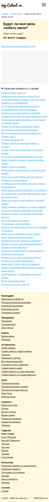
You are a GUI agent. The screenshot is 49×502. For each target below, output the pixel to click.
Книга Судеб (7, 434)
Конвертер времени (11, 422)
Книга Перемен (8, 437)
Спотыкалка (7, 457)
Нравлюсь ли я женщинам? (14, 103)
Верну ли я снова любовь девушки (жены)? (22, 177)
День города (7, 328)
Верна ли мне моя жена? (13, 281)
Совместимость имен (11, 368)
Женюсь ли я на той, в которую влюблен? (21, 257)
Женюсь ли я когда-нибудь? (14, 180)
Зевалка (5, 454)
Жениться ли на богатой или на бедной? (21, 113)
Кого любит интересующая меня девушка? (22, 157)
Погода (4, 409)
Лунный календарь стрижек (14, 387)
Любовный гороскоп (11, 358)
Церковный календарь (12, 306)
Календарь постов (10, 309)
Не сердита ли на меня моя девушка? (19, 130)
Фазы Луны (6, 393)
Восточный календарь (12, 361)
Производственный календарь (16, 302)
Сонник (4, 491)
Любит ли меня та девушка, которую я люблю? (23, 207)
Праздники (6, 321)
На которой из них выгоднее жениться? (20, 106)
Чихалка (5, 444)
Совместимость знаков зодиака (16, 351)
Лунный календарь (10, 383)
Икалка (4, 451)
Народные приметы (11, 469)
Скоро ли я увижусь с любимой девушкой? (22, 210)
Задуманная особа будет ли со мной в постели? (24, 116)
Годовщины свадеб (10, 313)
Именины (6, 339)
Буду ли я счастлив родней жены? (17, 261)
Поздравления (8, 324)
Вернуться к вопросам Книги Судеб (18, 46)
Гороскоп (5, 355)
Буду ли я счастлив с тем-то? (15, 284)
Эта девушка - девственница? (15, 224)
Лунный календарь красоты (14, 390)
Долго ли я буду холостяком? (15, 221)
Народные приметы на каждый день (18, 466)
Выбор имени (8, 336)
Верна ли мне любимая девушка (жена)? (21, 234)
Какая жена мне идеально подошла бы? (20, 96)
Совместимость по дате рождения (18, 371)
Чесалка (5, 447)
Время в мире (8, 415)
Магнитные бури (9, 405)
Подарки (5, 483)
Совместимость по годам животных (18, 375)
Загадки (5, 476)
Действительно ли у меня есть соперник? (21, 241)
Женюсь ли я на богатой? (13, 167)
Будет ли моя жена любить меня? (17, 237)
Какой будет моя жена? (12, 254)
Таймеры (5, 425)
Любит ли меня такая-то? (13, 93)
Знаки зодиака (8, 348)
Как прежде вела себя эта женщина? (19, 110)
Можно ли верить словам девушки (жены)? (22, 244)
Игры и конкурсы (9, 479)
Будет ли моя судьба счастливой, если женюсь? (24, 190)
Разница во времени (11, 419)
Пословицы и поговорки (13, 472)
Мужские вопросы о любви (21, 88)
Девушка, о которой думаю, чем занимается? (23, 251)
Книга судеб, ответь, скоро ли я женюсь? (20, 264)
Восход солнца (8, 412)
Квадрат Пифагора (10, 440)
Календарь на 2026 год (12, 299)
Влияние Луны (8, 397)
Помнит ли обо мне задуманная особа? (20, 126)
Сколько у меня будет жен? (14, 247)
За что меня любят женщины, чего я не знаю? (23, 100)
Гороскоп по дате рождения (14, 365)
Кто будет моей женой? (12, 140)
